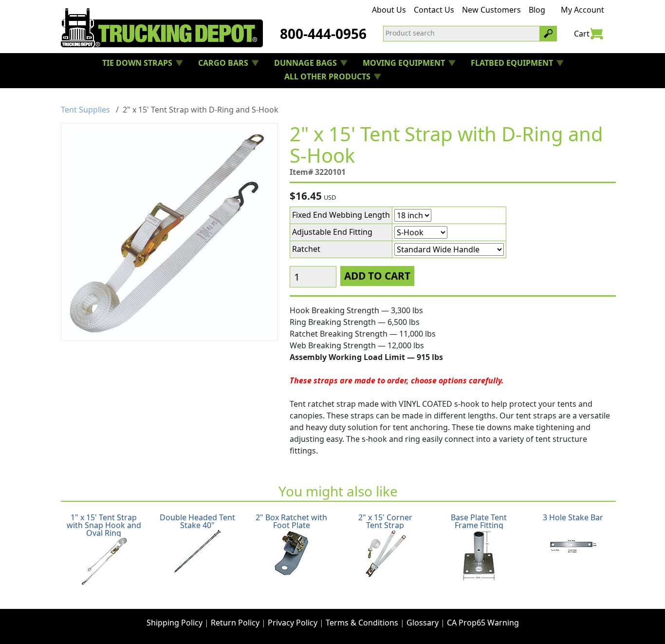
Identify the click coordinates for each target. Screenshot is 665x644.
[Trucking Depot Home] (162, 27)
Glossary (422, 622)
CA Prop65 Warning (483, 622)
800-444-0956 (323, 33)
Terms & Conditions (362, 622)
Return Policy (235, 622)
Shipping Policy (175, 622)
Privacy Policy (292, 622)
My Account (582, 9)
